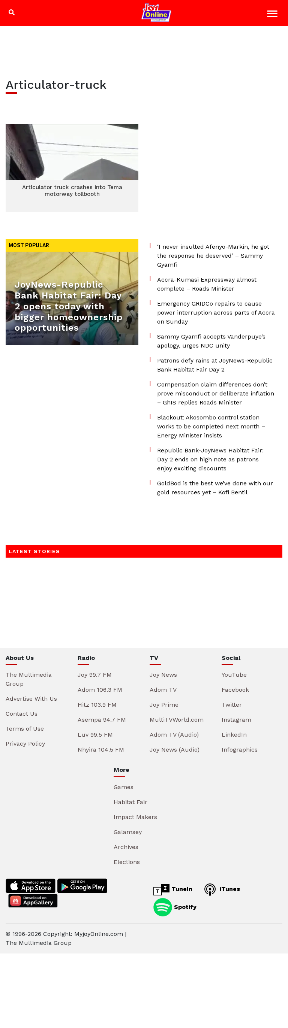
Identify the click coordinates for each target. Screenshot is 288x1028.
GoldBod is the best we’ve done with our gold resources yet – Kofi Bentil (215, 488)
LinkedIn (234, 734)
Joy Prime (164, 704)
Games (124, 787)
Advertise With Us (31, 698)
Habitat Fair (130, 802)
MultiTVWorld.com (177, 719)
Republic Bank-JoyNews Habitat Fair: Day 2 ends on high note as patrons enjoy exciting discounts (210, 459)
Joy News (163, 674)
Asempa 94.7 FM (102, 719)
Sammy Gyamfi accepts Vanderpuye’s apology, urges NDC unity (211, 341)
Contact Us (22, 713)
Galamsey (128, 832)
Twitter (232, 704)
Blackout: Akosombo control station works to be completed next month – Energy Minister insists (211, 426)
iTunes (229, 888)
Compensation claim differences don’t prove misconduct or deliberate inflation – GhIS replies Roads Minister (215, 393)
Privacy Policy (25, 743)
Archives (126, 846)
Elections (127, 861)
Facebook (235, 689)
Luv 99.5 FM (95, 734)
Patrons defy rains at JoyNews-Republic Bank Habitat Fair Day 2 (215, 365)
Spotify (184, 906)
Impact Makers (135, 817)
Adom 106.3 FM (100, 689)
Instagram (236, 719)
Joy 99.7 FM (95, 674)
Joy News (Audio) (175, 749)
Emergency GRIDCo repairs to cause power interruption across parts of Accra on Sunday (216, 312)
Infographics (240, 749)
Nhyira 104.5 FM (101, 749)
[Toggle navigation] (273, 15)
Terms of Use (25, 728)
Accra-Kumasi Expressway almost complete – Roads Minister (206, 284)
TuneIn (181, 888)
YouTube (234, 674)
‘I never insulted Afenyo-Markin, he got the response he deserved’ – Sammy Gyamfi (213, 255)
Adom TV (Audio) (174, 734)
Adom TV (163, 689)
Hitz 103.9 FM (97, 704)
